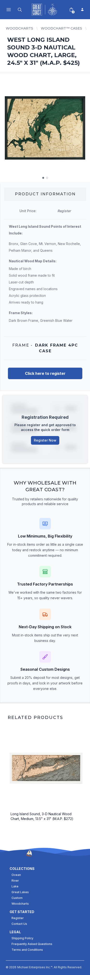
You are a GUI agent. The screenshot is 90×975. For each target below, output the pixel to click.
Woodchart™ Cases (61, 28)
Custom (17, 898)
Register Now (45, 440)
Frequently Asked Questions (32, 944)
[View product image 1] (43, 178)
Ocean (16, 875)
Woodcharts (19, 28)
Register (18, 918)
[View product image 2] (47, 178)
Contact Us (19, 924)
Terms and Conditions (27, 949)
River (15, 880)
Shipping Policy (22, 938)
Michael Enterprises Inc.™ (34, 967)
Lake (15, 886)
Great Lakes (20, 892)
